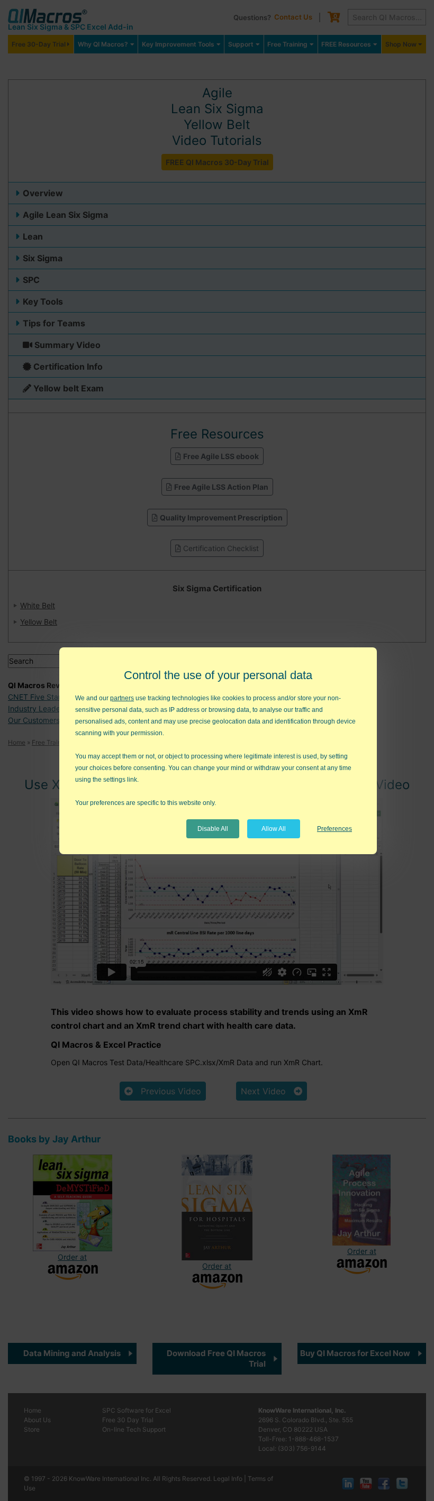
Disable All (212, 828)
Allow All (273, 828)
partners (122, 698)
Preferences (334, 828)
